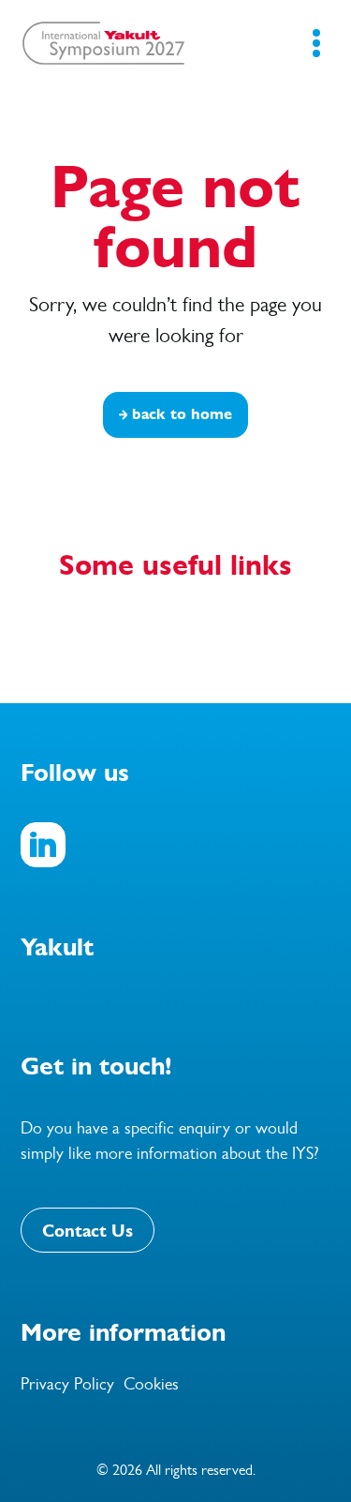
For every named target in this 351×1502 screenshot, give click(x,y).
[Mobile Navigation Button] (316, 43)
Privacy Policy (67, 1384)
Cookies (151, 1384)
